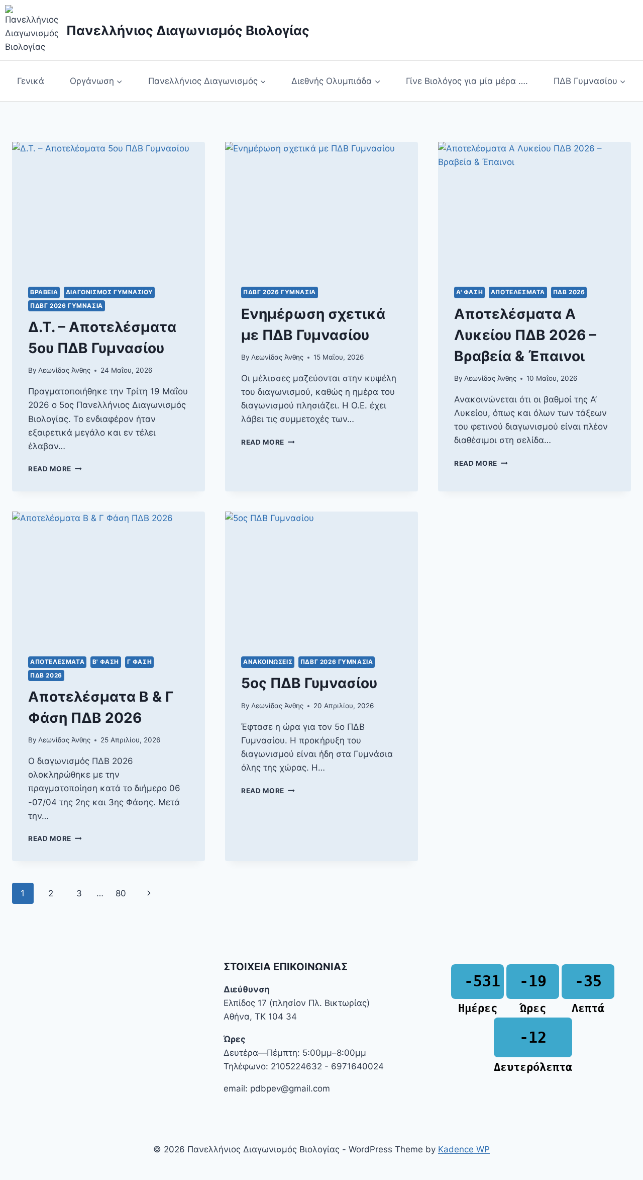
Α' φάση (469, 292)
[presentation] (108, 206)
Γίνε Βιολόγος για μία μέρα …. (467, 81)
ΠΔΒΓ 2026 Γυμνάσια (66, 305)
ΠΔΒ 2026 (569, 292)
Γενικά (30, 81)
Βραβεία (44, 292)
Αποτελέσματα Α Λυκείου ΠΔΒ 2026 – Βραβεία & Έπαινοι (525, 335)
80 (121, 893)
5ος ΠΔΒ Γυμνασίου (309, 683)
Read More (55, 469)
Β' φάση (105, 661)
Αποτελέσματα (518, 292)
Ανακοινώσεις (267, 661)
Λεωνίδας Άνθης (64, 370)
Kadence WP (464, 1149)
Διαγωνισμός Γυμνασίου (109, 292)
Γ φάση (139, 661)
